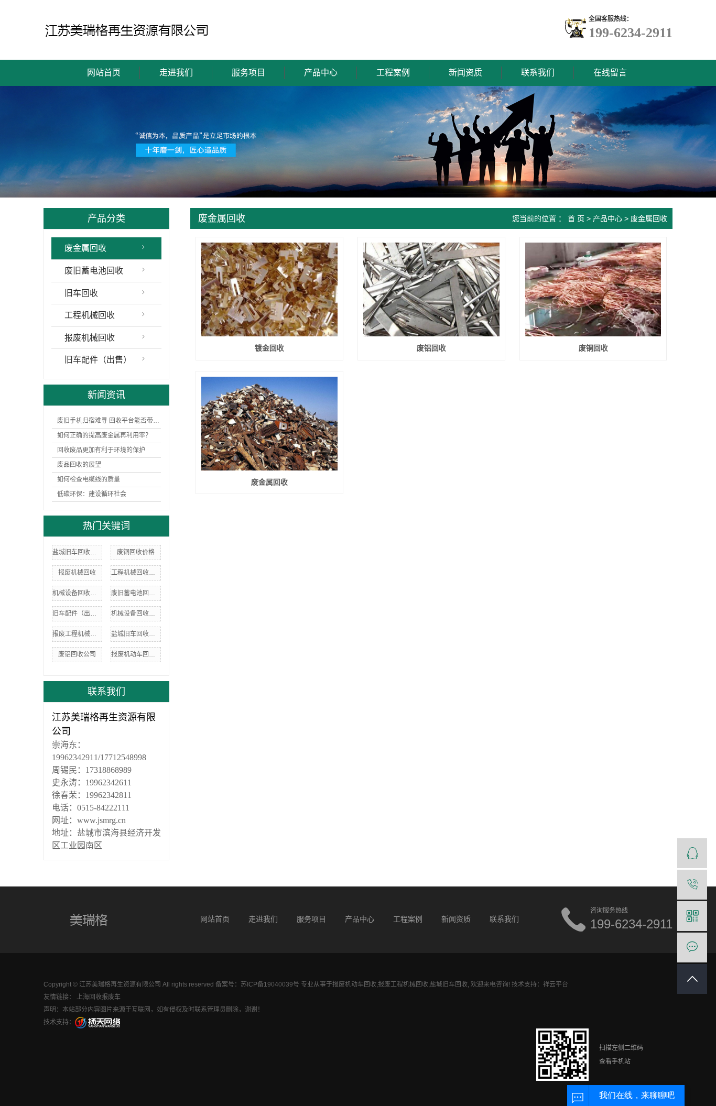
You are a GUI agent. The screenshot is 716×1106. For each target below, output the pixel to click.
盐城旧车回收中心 (77, 552)
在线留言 (610, 72)
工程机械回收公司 (135, 572)
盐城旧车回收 (449, 984)
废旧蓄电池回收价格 (135, 593)
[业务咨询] (692, 853)
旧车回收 (81, 293)
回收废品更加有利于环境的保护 (101, 450)
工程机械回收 (89, 315)
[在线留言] (692, 947)
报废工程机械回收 (77, 634)
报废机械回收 (89, 337)
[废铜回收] (593, 289)
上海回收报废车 (99, 997)
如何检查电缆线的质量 (88, 479)
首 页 (576, 218)
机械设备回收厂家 (77, 593)
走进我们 (176, 72)
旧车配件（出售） (98, 359)
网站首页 (104, 72)
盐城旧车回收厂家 (135, 634)
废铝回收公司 (77, 654)
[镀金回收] (269, 289)
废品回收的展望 (79, 464)
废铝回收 (431, 348)
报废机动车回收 (354, 984)
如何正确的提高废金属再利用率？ (104, 435)
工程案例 (393, 72)
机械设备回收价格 (135, 613)
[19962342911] (692, 885)
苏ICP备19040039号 (270, 984)
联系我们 (538, 72)
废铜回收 (593, 348)
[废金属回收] (269, 423)
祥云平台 (555, 984)
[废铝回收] (431, 289)
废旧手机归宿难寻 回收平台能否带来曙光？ (109, 420)
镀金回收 (269, 348)
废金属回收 (85, 248)
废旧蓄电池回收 (93, 270)
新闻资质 (465, 72)
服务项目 (248, 72)
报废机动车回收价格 (135, 654)
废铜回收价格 (136, 552)
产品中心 (321, 72)
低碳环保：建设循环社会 (91, 494)
